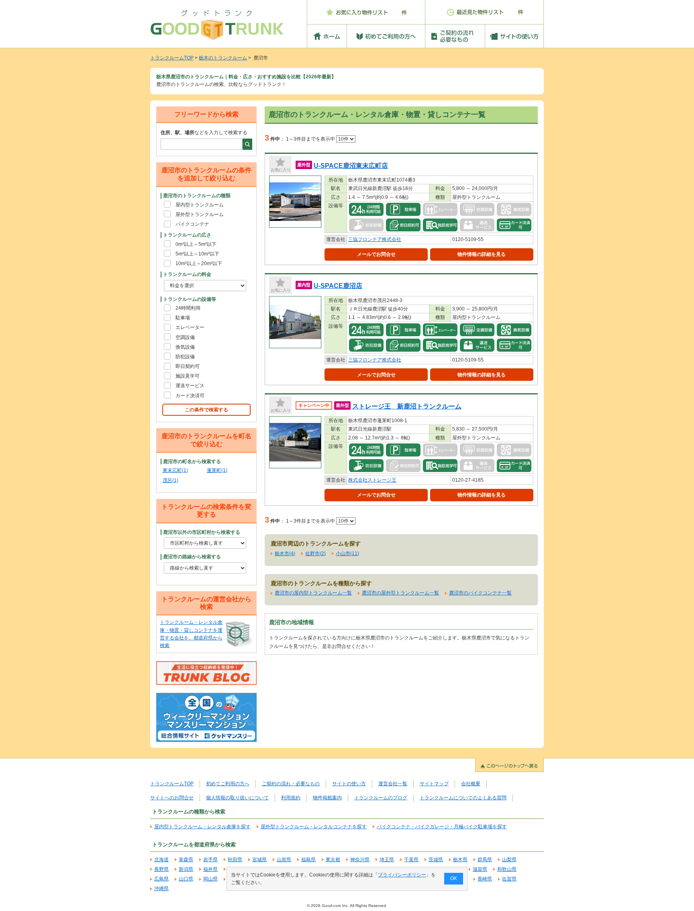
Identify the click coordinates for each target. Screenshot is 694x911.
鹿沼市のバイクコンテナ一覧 (480, 593)
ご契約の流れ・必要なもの (291, 783)
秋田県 (235, 859)
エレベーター (190, 327)
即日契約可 (188, 366)
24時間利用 (188, 308)
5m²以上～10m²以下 (197, 254)
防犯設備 (185, 356)
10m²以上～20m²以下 (199, 263)
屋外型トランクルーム (200, 214)
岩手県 (210, 859)
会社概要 (470, 783)
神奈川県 (359, 859)
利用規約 (290, 798)
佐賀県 (509, 879)
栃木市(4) (285, 553)
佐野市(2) (315, 553)
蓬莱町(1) (217, 470)
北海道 (161, 859)
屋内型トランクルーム (200, 205)
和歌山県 (506, 869)
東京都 (333, 859)
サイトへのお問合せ (172, 798)
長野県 (161, 869)
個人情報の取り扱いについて (237, 798)
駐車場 (183, 318)
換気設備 (185, 347)
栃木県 (460, 859)
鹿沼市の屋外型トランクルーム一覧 (400, 593)
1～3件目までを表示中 (311, 139)
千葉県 (411, 859)
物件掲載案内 (327, 798)
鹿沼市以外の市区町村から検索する (201, 532)
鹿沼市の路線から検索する (192, 557)
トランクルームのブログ (380, 798)
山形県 (284, 859)
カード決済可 (190, 395)
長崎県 (485, 879)
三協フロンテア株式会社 (374, 239)
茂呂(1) (170, 480)
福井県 (210, 869)
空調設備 (185, 337)
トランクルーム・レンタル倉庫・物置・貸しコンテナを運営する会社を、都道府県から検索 (191, 633)
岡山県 (210, 879)
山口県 (186, 879)
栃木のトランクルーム (223, 58)
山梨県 (509, 859)
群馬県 (485, 859)
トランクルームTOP (172, 58)
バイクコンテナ (192, 224)
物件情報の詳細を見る (481, 254)
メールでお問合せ (376, 254)
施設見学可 (188, 376)
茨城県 (436, 859)
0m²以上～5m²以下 (196, 244)
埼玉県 (387, 859)
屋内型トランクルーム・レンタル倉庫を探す (202, 826)
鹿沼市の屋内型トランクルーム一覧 (313, 593)
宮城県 (259, 859)
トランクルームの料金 (187, 274)
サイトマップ (434, 783)
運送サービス (190, 385)
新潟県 (186, 869)
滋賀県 (480, 869)
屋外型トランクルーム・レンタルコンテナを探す (314, 826)
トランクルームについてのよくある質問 (463, 798)
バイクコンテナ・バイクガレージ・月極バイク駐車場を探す (442, 826)
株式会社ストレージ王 (372, 480)
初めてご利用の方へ (227, 783)
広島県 (161, 879)
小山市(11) (347, 553)
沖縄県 (161, 888)
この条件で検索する (206, 410)
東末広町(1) (175, 470)
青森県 (186, 859)
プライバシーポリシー (402, 875)
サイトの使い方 (349, 783)
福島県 (308, 859)
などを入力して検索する (204, 132)
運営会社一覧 (392, 783)
